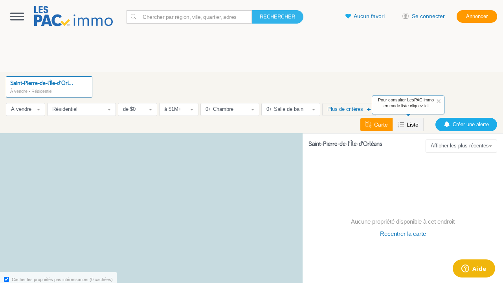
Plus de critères (345, 109)
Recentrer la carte (403, 233)
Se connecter (428, 16)
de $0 (129, 109)
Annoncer (477, 16)
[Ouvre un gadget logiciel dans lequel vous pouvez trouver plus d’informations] (473, 269)
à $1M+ (173, 109)
